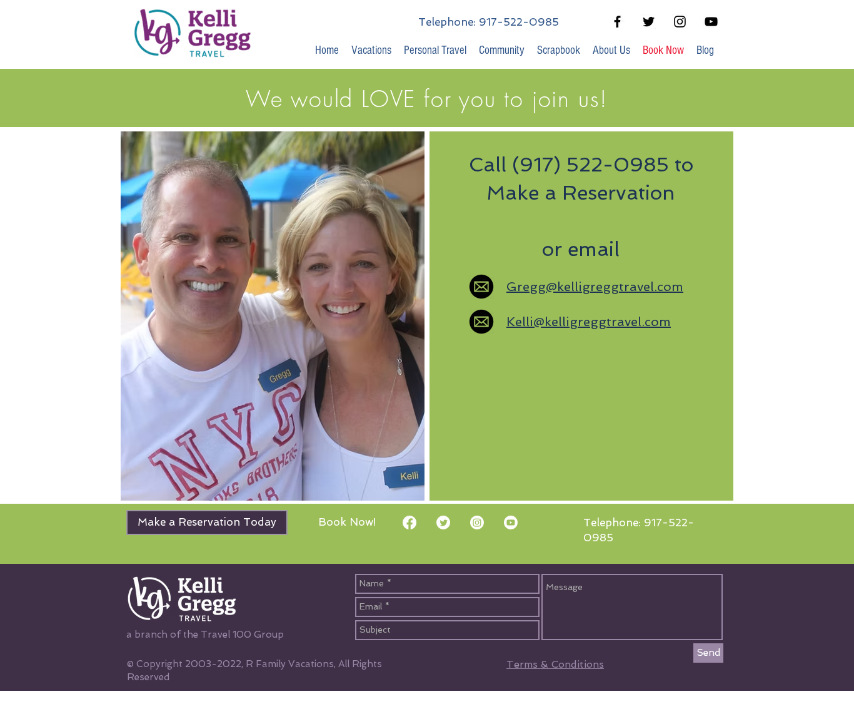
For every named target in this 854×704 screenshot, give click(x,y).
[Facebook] (409, 522)
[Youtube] (511, 522)
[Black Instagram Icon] (680, 21)
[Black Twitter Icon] (648, 21)
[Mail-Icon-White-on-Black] (481, 286)
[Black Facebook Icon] (617, 21)
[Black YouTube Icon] (711, 21)
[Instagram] (477, 522)
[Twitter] (443, 522)
